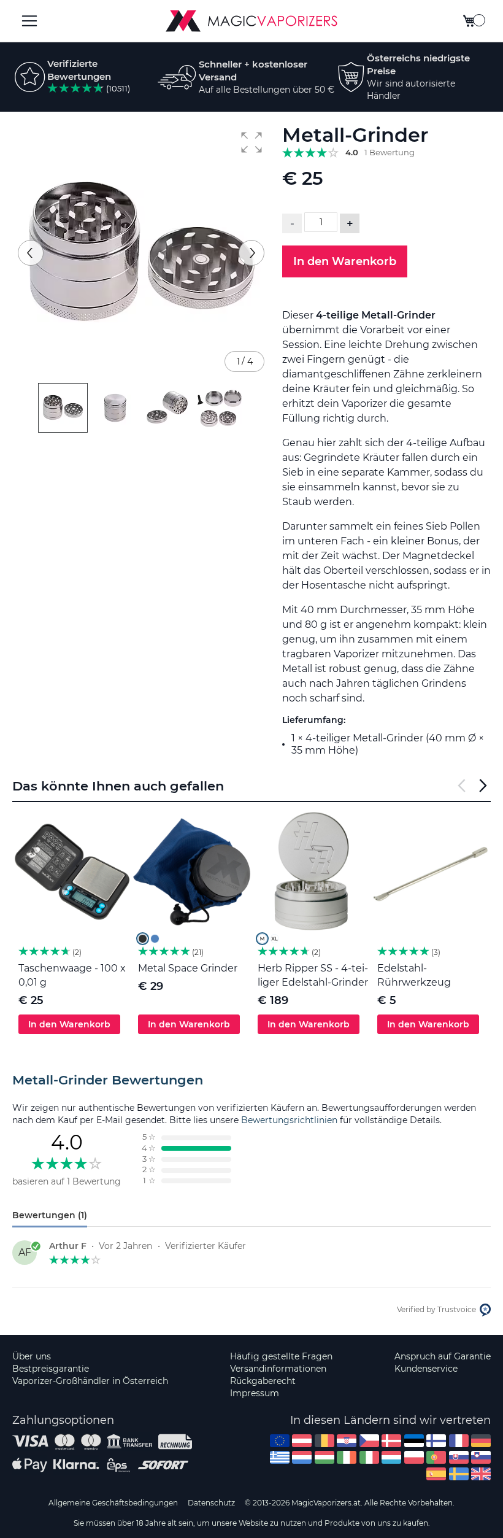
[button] (251, 142)
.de (481, 1440)
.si (481, 1457)
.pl (414, 1457)
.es (436, 1473)
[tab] (251, 1080)
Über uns (31, 1356)
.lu (391, 1457)
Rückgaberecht (263, 1380)
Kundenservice (426, 1368)
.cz (369, 1440)
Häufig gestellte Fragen (281, 1356)
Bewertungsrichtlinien (289, 1120)
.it (369, 1457)
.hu (324, 1457)
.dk (391, 1440)
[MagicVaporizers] (251, 21)
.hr (346, 1440)
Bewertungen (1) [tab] (49, 1215)
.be (324, 1440)
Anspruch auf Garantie (442, 1356)
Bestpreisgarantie (50, 1368)
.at (302, 1440)
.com (280, 1440)
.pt (436, 1457)
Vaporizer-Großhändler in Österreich (90, 1380)
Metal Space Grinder (187, 968)
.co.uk (481, 1473)
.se (459, 1473)
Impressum (254, 1393)
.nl (302, 1457)
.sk (459, 1457)
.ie (346, 1457)
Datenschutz (211, 1502)
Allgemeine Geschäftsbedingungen (113, 1502)
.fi (436, 1440)
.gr (280, 1457)
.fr (459, 1440)
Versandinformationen (278, 1368)
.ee (414, 1440)
